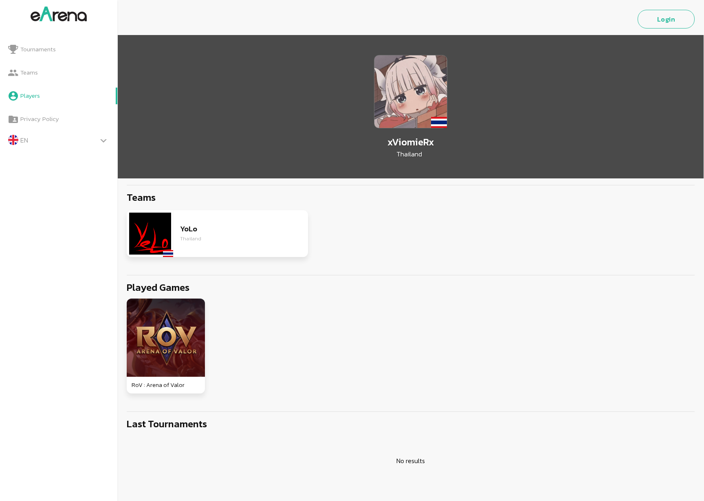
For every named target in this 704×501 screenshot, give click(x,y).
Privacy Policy (39, 118)
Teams (29, 72)
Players (30, 95)
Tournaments (38, 49)
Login (666, 19)
